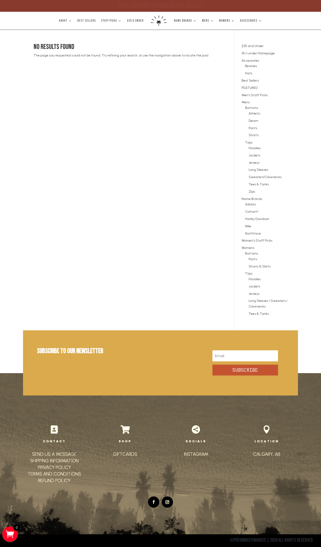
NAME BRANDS (183, 21)
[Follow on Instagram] (167, 502)
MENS (205, 21)
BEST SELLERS (86, 21)
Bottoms (251, 108)
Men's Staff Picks (255, 95)
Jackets (254, 155)
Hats (248, 73)
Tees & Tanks (259, 184)
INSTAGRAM (196, 454)
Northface (253, 234)
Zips (252, 192)
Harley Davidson (257, 219)
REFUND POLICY (54, 480)
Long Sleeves (258, 170)
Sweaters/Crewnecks (265, 177)
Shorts (253, 135)
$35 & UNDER (135, 21)
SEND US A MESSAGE (54, 454)
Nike (248, 226)
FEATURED (250, 88)
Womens (248, 248)
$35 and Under (253, 46)
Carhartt (251, 212)
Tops (248, 142)
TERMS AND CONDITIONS (54, 474)
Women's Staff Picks (257, 241)
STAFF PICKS (109, 21)
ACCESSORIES (248, 21)
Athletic (255, 114)
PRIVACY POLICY (54, 467)
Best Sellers (250, 81)
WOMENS (224, 21)
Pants (253, 128)
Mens (246, 102)
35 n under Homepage (258, 53)
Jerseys (254, 163)
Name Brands (252, 199)
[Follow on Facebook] (153, 502)
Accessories (250, 61)
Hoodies (255, 148)
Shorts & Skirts (260, 266)
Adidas (250, 204)
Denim (253, 121)
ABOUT (63, 21)
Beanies (251, 66)
